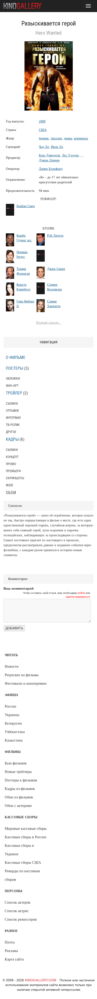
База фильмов (16, 763)
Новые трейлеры (18, 772)
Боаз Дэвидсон (49, 155)
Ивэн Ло (57, 147)
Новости (12, 666)
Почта (10, 942)
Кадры (12, 439)
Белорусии (13, 723)
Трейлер (14, 393)
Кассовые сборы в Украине (19, 850)
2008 (42, 121)
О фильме (15, 358)
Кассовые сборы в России (25, 837)
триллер (56, 138)
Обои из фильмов (19, 797)
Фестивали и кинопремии (26, 683)
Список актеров (17, 902)
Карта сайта (14, 959)
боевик (44, 138)
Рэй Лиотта (55, 235)
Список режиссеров (21, 919)
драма (68, 138)
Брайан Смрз (25, 206)
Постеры (14, 368)
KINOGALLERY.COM (40, 980)
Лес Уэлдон (70, 155)
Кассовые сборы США (23, 862)
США (43, 130)
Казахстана (14, 740)
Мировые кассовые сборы (26, 829)
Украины (12, 715)
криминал (81, 138)
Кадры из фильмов (20, 789)
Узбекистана (15, 732)
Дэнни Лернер (49, 160)
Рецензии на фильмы (22, 675)
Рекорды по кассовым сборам (22, 875)
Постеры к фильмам (21, 780)
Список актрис (17, 911)
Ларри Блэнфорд (51, 169)
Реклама (11, 951)
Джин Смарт (56, 269)
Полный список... (48, 322)
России (10, 706)
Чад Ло (44, 147)
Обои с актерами (18, 806)
